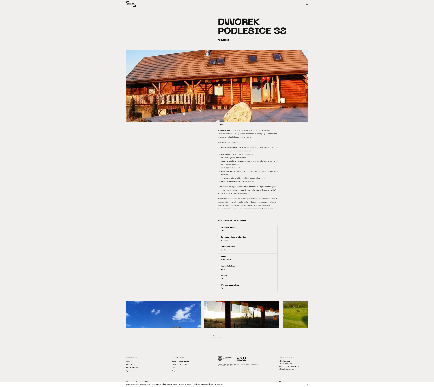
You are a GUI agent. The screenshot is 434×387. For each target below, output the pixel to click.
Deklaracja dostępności (180, 361)
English (174, 371)
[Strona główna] (131, 4)
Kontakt (174, 367)
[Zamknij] (307, 384)
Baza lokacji (130, 364)
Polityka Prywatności (179, 364)
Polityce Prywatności (215, 384)
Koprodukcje (130, 371)
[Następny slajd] (220, 335)
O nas (128, 361)
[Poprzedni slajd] (214, 335)
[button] (163, 314)
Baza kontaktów (132, 368)
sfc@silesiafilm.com (286, 369)
